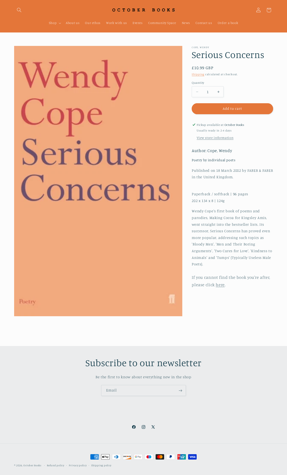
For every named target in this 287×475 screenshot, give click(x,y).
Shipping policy (101, 465)
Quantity (198, 82)
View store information (215, 138)
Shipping (198, 74)
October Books (32, 465)
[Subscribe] (180, 390)
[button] (19, 10)
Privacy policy (78, 465)
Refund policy (55, 465)
